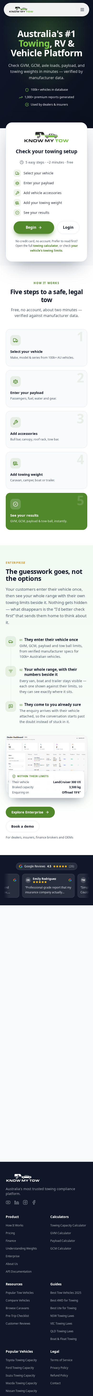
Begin (31, 227)
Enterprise (13, 1256)
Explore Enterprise (27, 812)
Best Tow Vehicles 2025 (65, 1293)
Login (68, 227)
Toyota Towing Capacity (21, 1360)
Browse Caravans (17, 1308)
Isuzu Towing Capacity (20, 1375)
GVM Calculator (60, 1233)
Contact (55, 1383)
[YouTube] (8, 1202)
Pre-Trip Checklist (17, 1316)
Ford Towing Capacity (20, 1368)
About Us (12, 1264)
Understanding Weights (21, 1248)
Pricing (10, 1233)
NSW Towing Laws (62, 1316)
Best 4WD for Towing (64, 1300)
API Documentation (18, 1271)
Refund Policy (59, 1375)
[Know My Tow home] (21, 9)
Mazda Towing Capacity (21, 1383)
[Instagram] (25, 1202)
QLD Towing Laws (61, 1331)
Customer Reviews (18, 1323)
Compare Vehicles (18, 1300)
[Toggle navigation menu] (82, 9)
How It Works (14, 1225)
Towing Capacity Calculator (68, 1225)
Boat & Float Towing (63, 1339)
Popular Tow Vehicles (20, 1293)
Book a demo (22, 826)
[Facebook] (33, 1202)
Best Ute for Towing (63, 1308)
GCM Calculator (60, 1248)
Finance (11, 1241)
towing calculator (45, 246)
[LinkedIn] (16, 1202)
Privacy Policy (59, 1368)
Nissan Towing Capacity (21, 1391)
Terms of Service (61, 1360)
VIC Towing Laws (61, 1323)
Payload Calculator (62, 1241)
